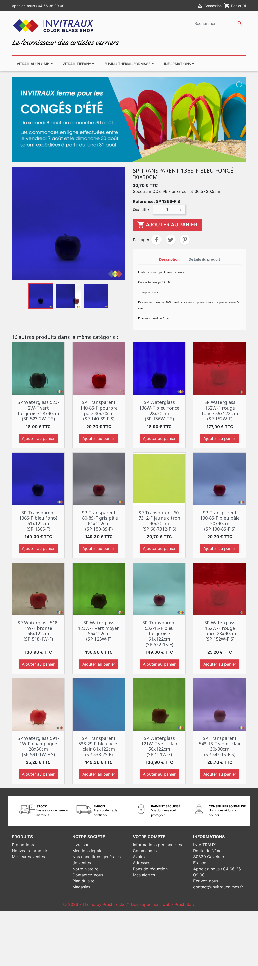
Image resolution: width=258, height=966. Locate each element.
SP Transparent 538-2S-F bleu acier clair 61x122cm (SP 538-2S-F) (98, 746)
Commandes (145, 850)
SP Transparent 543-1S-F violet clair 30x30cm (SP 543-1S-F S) (220, 746)
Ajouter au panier (167, 224)
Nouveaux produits (30, 850)
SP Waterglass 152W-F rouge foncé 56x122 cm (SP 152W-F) (220, 410)
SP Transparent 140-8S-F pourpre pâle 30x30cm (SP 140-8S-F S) (99, 410)
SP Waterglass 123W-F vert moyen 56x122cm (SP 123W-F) (99, 631)
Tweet (171, 240)
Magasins (81, 886)
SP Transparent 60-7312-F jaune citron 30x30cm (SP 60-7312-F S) (159, 521)
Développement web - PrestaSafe (163, 904)
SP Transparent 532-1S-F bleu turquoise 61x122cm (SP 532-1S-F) (159, 633)
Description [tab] (169, 259)
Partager (156, 240)
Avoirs (139, 856)
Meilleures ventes (28, 856)
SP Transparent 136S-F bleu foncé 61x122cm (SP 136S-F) (38, 521)
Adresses (141, 862)
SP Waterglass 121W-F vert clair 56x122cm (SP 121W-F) (159, 746)
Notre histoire (85, 868)
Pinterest (185, 240)
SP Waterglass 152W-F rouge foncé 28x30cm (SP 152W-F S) (219, 631)
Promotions (23, 844)
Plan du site (83, 880)
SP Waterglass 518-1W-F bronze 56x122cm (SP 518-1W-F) (38, 631)
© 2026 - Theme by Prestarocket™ (97, 904)
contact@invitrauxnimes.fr (218, 886)
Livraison (80, 844)
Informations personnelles (157, 844)
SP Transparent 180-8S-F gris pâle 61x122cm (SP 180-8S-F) (99, 521)
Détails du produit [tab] (204, 259)
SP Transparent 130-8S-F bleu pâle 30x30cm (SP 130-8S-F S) (220, 521)
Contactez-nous (87, 874)
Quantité (141, 209)
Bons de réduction (150, 868)
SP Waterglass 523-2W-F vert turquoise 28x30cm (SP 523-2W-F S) (38, 410)
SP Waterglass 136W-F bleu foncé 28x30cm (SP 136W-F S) (159, 410)
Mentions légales (88, 850)
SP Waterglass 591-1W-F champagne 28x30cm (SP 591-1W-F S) (38, 746)
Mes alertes (144, 874)
